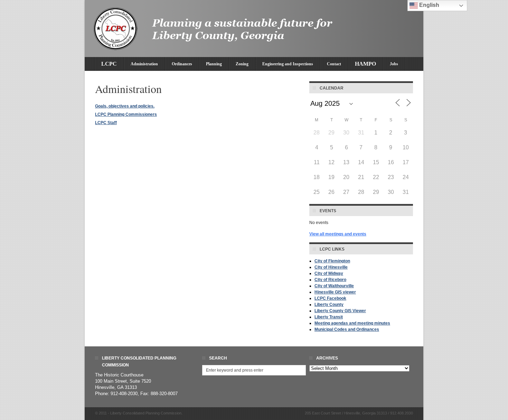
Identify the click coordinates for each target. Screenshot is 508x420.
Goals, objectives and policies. (124, 106)
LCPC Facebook (330, 298)
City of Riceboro (330, 279)
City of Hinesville (331, 267)
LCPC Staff (106, 122)
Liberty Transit (328, 317)
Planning (214, 64)
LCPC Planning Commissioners (126, 114)
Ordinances (182, 64)
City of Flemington (332, 261)
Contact (334, 64)
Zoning (242, 64)
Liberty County (329, 304)
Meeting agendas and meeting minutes (352, 323)
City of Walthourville (334, 285)
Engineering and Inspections (287, 64)
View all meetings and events (337, 234)
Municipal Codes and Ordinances (346, 329)
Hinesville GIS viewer (335, 292)
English (428, 5)
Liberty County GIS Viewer (340, 310)
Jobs (394, 64)
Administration (144, 64)
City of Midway (328, 273)
